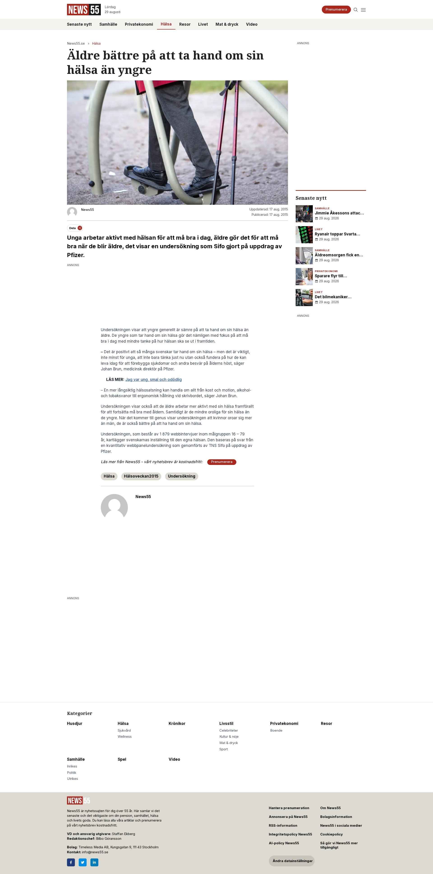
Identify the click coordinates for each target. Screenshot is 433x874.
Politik (71, 773)
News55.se (76, 43)
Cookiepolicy (331, 834)
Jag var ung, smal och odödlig (153, 379)
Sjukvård (124, 730)
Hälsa (166, 24)
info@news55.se (95, 852)
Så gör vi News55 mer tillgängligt (339, 845)
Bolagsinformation (336, 817)
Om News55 (330, 808)
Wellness (125, 737)
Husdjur (74, 723)
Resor (185, 24)
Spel (122, 759)
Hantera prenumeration (289, 808)
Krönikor (177, 723)
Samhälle (108, 24)
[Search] (356, 9)
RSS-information (283, 826)
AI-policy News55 (284, 843)
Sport (223, 749)
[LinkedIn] (94, 862)
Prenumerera (336, 9)
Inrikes (72, 766)
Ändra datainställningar (293, 861)
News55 (143, 496)
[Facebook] (71, 862)
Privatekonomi (139, 24)
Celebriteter (228, 730)
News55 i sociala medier (341, 826)
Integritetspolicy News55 (290, 834)
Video (252, 24)
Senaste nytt (79, 24)
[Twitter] (83, 862)
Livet (203, 24)
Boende (276, 730)
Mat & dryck (227, 24)
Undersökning (181, 476)
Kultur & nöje (229, 737)
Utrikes (72, 779)
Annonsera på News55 (288, 817)
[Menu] (363, 9)
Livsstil (226, 723)
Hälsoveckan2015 (141, 476)
